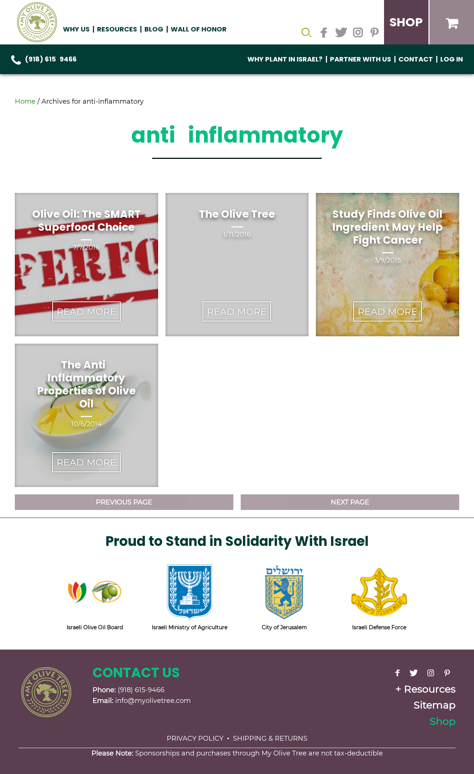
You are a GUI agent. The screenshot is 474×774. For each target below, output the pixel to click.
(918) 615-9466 (51, 59)
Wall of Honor (199, 29)
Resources (429, 689)
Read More (86, 311)
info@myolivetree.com (153, 701)
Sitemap (434, 705)
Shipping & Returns (270, 738)
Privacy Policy (195, 738)
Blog (153, 29)
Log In (451, 59)
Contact (415, 59)
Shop (442, 721)
